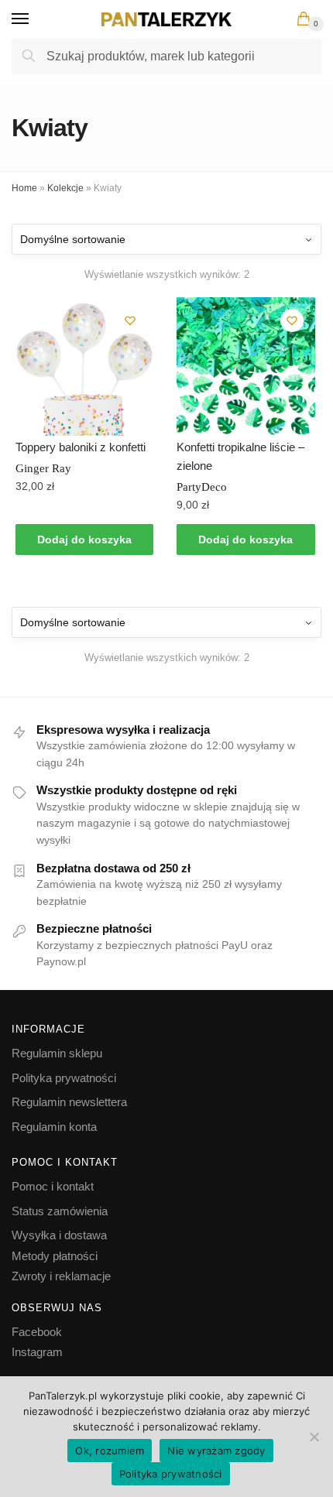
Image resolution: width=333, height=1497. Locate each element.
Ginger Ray (43, 468)
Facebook (37, 1331)
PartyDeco (202, 487)
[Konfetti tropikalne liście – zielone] (245, 366)
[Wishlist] (130, 320)
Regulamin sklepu (57, 1053)
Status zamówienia (60, 1211)
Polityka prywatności (64, 1077)
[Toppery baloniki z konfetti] (84, 366)
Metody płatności (55, 1255)
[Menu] (35, 19)
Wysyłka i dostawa (59, 1235)
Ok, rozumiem (109, 1450)
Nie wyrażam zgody (216, 1450)
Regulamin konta (54, 1126)
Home (24, 188)
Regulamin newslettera (69, 1101)
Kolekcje (65, 188)
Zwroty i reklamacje (61, 1276)
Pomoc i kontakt (53, 1186)
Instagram (37, 1351)
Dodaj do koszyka (84, 539)
